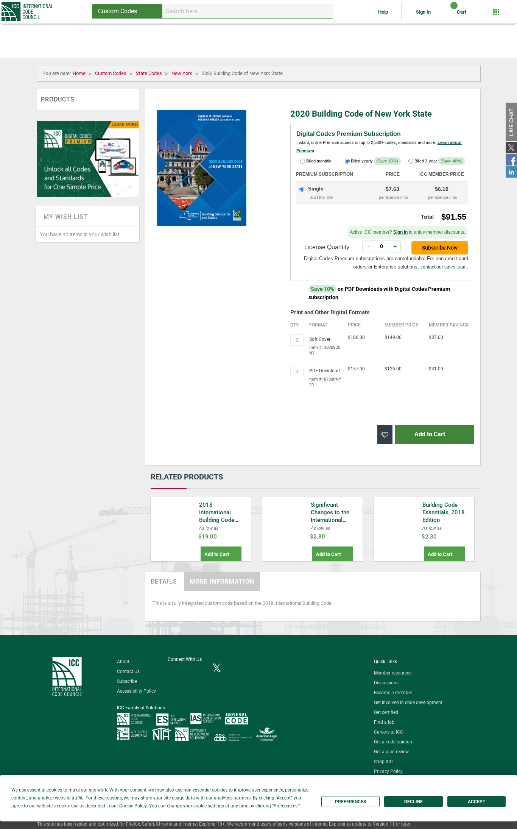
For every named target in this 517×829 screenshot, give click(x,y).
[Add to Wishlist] (384, 434)
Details (164, 581)
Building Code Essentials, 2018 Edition (443, 512)
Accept (476, 801)
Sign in (400, 232)
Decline (413, 801)
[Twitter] (216, 668)
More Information (222, 581)
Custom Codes (111, 73)
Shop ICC (383, 761)
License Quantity (326, 247)
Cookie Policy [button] (133, 806)
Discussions (386, 682)
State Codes (149, 73)
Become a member (393, 692)
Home (80, 73)
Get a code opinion (393, 742)
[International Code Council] (28, 11)
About (123, 661)
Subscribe (127, 681)
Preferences (350, 801)
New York (182, 73)
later (405, 824)
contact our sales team (443, 267)
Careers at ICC (388, 732)
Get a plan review (391, 751)
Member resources (392, 673)
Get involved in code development (408, 702)
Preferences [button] (285, 806)
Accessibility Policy (136, 691)
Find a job (384, 722)
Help (383, 12)
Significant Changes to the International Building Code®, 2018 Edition (331, 520)
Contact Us (128, 671)
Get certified (386, 712)
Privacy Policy (388, 771)
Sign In (423, 12)
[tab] (164, 581)
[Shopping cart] (447, 14)
